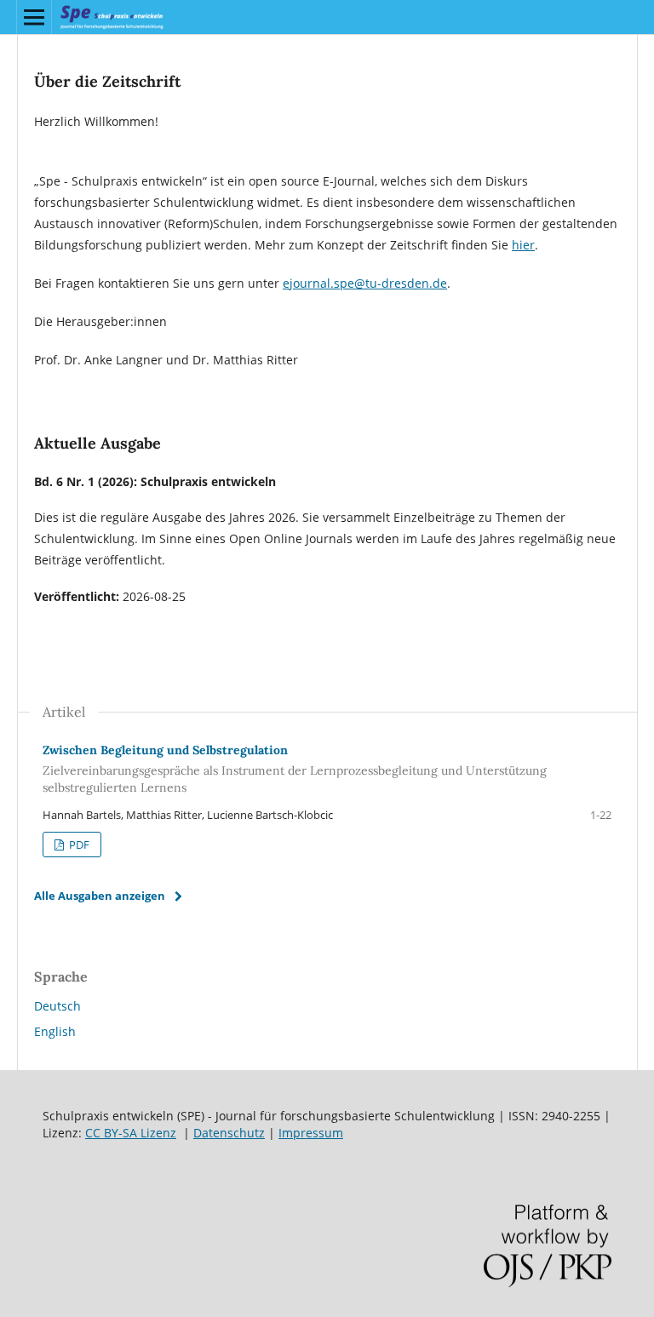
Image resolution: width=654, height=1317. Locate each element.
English (55, 1031)
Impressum (310, 1133)
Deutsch (57, 1006)
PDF (77, 844)
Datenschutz (229, 1133)
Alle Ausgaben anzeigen (99, 895)
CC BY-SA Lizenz (130, 1133)
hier (523, 245)
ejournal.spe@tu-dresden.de (365, 283)
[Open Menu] (34, 17)
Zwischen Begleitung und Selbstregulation (295, 768)
